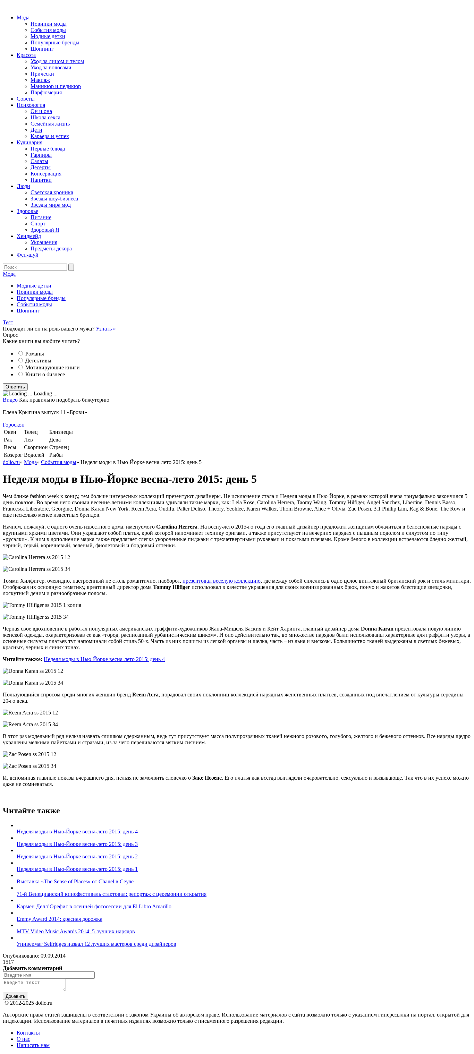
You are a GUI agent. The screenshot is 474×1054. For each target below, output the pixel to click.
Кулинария (29, 142)
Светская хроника (52, 192)
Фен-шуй (28, 255)
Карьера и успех (50, 136)
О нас (23, 1039)
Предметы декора (51, 248)
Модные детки (48, 36)
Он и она (41, 111)
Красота (26, 55)
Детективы (38, 360)
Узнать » (106, 329)
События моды (48, 30)
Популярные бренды (55, 42)
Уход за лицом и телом (57, 61)
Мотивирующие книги (52, 367)
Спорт (38, 223)
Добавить (15, 996)
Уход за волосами (51, 67)
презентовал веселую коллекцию (222, 581)
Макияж (40, 80)
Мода (23, 17)
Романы (34, 354)
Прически (42, 74)
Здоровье (27, 211)
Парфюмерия (46, 92)
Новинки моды (49, 24)
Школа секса (45, 117)
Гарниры (41, 155)
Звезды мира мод (51, 205)
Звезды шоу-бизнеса (54, 199)
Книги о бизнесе (45, 374)
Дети (36, 130)
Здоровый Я (45, 230)
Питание (41, 217)
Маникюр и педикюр (56, 86)
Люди (23, 186)
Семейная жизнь (50, 124)
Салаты (39, 161)
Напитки (41, 180)
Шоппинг (42, 49)
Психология (31, 105)
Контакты (28, 1033)
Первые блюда (48, 149)
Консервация (46, 174)
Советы (26, 99)
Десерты (41, 167)
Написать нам (33, 1045)
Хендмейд (29, 236)
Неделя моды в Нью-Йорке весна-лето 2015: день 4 (104, 659)
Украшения (44, 242)
